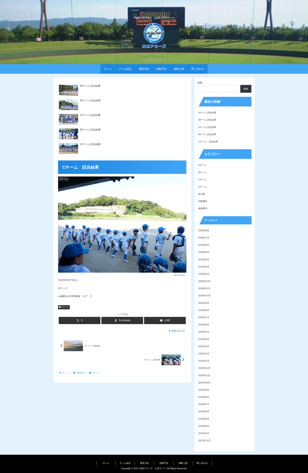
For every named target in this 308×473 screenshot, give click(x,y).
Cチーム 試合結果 (208, 141)
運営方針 (144, 463)
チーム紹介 (125, 463)
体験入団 (183, 463)
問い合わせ (202, 463)
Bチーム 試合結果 (207, 119)
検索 (200, 82)
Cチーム (65, 307)
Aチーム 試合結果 (207, 112)
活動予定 (163, 463)
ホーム (106, 463)
